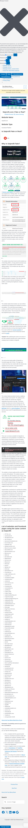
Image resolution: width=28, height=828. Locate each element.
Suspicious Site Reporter (11, 751)
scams (7, 333)
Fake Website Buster (7, 86)
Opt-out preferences (8, 78)
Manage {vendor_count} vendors (11, 68)
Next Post (14, 788)
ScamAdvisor (12, 748)
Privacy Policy (6, 80)
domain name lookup (8, 192)
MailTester (4, 408)
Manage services (7, 67)
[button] (14, 22)
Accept (3, 74)
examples (19, 329)
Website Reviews (9, 114)
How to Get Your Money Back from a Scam (12, 720)
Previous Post (14, 784)
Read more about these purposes (11, 70)
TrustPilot (20, 748)
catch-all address (16, 408)
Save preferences (5, 76)
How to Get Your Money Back (9, 792)
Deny (9, 74)
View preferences (17, 74)
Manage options (7, 65)
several (14, 329)
